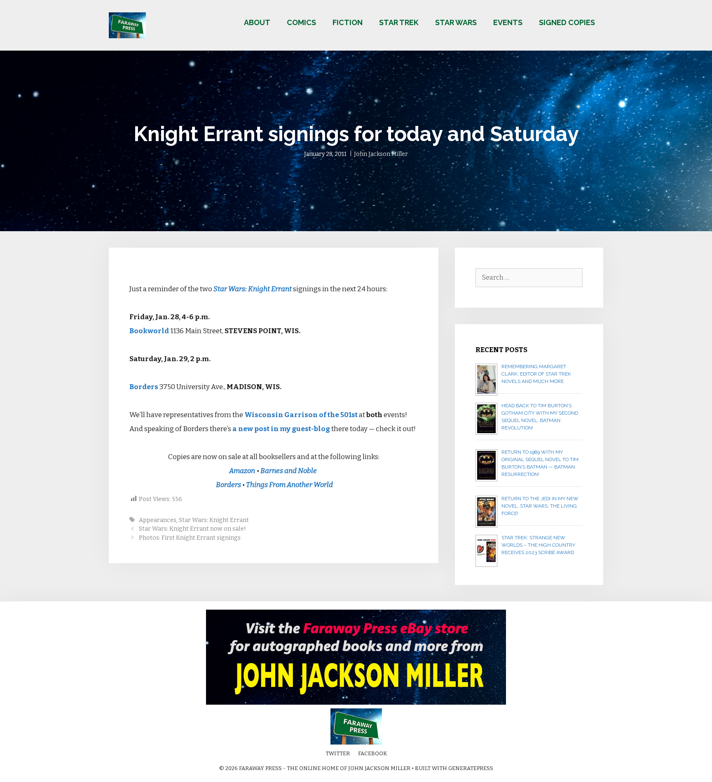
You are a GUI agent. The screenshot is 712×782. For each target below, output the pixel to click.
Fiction (348, 22)
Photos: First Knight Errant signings (190, 537)
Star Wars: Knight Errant (252, 289)
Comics (301, 22)
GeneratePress (470, 768)
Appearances (157, 520)
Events (507, 22)
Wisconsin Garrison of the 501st (301, 415)
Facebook (372, 753)
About (257, 22)
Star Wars (456, 22)
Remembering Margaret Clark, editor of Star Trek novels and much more (536, 374)
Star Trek (399, 22)
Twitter (338, 753)
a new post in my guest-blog (281, 429)
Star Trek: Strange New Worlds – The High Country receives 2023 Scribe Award (538, 545)
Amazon (242, 470)
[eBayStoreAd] (356, 703)
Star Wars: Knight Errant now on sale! (192, 528)
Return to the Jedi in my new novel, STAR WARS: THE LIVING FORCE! (539, 506)
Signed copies (567, 22)
